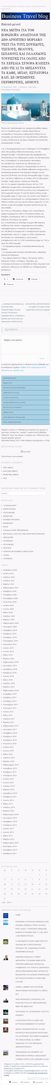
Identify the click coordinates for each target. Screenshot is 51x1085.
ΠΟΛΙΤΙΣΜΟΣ (8, 541)
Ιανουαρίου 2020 (10, 627)
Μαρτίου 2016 (8, 761)
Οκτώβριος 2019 (10, 637)
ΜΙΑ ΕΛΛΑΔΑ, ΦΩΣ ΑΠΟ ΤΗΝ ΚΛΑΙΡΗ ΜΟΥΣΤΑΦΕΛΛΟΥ (24, 534)
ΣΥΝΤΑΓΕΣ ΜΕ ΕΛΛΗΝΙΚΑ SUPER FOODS (18, 551)
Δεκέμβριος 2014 (10, 793)
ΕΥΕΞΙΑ (5, 527)
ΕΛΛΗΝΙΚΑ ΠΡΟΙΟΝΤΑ (11, 519)
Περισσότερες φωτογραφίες (12, 456)
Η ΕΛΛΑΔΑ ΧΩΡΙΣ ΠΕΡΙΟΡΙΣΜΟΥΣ (15, 530)
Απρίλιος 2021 (9, 580)
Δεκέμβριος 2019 (10, 630)
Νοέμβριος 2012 (9, 853)
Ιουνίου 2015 (8, 782)
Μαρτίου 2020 (8, 619)
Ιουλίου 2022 (8, 573)
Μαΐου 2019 (8, 655)
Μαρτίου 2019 (8, 658)
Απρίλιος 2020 (9, 616)
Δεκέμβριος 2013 (10, 821)
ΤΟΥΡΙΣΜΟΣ (15, 90)
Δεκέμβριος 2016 (10, 733)
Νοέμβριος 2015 (9, 772)
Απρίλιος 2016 (9, 758)
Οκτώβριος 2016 (10, 740)
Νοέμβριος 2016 (9, 736)
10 (5, 884)
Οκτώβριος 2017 (10, 701)
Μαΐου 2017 (8, 715)
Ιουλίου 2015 (8, 779)
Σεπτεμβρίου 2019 (10, 641)
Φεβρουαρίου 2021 (11, 588)
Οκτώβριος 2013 (10, 825)
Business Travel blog (28, 87)
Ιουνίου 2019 (8, 651)
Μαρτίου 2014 (8, 811)
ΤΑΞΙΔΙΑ (6, 555)
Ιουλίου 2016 (8, 747)
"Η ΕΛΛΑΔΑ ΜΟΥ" (10, 505)
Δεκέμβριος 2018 (10, 669)
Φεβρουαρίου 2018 (11, 690)
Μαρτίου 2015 (8, 789)
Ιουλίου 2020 (8, 605)
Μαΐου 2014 (8, 804)
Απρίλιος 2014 (9, 807)
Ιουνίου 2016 (8, 751)
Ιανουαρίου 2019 (10, 665)
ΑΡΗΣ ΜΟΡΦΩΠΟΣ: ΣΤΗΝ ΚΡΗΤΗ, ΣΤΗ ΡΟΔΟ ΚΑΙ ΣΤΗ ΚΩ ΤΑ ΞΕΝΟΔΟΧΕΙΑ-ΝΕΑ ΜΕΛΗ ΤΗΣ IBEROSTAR (31, 1003)
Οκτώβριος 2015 (10, 775)
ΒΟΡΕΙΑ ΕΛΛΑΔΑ (9, 509)
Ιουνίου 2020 (8, 609)
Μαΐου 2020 (8, 612)
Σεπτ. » (9, 902)
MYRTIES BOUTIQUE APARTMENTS (14, 388)
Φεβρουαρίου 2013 (11, 843)
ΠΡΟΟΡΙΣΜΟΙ (6, 90)
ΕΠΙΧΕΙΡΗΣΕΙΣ (8, 523)
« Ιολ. (3, 902)
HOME (18, 915)
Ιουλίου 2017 (8, 712)
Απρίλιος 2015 (9, 786)
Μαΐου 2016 (8, 754)
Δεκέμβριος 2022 (10, 570)
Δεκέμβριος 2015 (10, 768)
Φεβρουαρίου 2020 (11, 623)
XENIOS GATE (7, 383)
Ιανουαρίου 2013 (10, 846)
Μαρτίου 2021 (8, 584)
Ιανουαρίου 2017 (10, 729)
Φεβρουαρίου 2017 (11, 726)
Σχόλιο (42, 358)
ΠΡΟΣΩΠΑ (7, 548)
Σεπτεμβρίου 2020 (10, 598)
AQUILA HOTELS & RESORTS (12, 407)
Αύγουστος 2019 (9, 644)
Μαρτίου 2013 (8, 839)
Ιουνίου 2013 (8, 832)
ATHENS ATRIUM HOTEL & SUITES (14, 402)
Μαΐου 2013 (8, 836)
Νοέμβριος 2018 (9, 673)
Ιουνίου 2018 (8, 676)
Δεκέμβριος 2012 (10, 850)
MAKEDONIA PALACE (9, 378)
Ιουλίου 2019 (8, 648)
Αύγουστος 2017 (9, 708)
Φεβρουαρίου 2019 (11, 662)
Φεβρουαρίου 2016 (11, 765)
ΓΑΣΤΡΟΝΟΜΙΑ (9, 512)
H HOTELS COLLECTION (10, 398)
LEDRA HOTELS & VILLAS (11, 393)
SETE (5, 478)
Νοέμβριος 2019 (9, 634)
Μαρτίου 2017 (8, 722)
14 (32, 884)
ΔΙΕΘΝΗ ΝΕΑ (8, 516)
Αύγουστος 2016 (9, 743)
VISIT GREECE (8, 467)
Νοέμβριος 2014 (9, 797)
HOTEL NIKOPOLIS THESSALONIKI (14, 417)
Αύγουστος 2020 (9, 602)
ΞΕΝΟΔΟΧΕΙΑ (8, 537)
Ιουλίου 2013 (8, 828)
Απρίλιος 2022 (9, 577)
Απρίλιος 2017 (9, 719)
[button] (25, 107)
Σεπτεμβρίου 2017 (10, 704)
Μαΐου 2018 (8, 680)
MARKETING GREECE (11, 474)
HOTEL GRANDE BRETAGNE (12, 422)
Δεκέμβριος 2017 (10, 694)
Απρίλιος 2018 (9, 683)
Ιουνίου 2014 (8, 800)
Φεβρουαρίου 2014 (11, 814)
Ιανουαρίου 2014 (10, 818)
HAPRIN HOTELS (8, 412)
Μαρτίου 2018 (8, 687)
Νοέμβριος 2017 (9, 697)
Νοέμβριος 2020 (9, 591)
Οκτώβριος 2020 (10, 595)
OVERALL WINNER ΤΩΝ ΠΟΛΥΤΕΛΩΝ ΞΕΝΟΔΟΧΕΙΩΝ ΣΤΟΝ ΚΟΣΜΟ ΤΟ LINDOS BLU (32, 990)
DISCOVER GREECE (10, 471)
